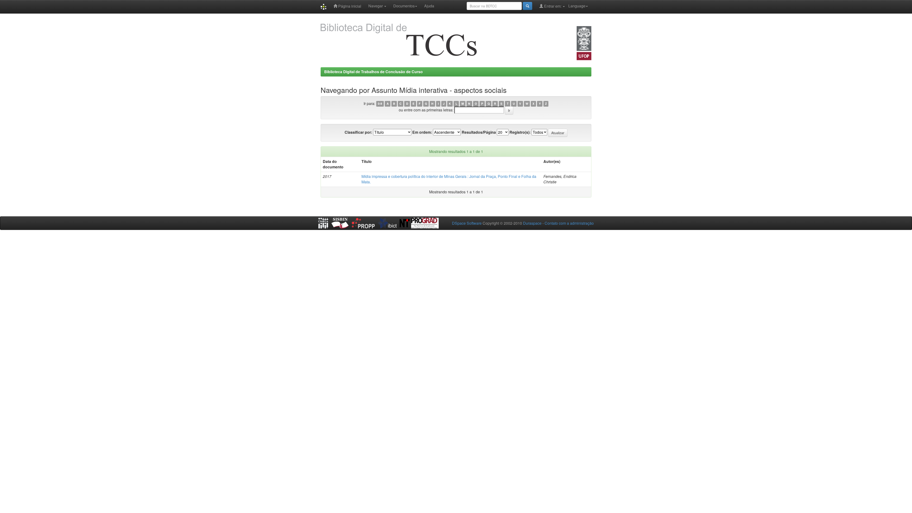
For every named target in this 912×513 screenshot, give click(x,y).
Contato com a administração (569, 223)
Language (576, 6)
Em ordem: (422, 132)
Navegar (376, 6)
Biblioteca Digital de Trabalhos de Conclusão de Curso (373, 71)
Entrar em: (552, 6)
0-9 (380, 104)
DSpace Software (467, 223)
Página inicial (349, 6)
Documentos (404, 6)
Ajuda (429, 6)
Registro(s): (520, 132)
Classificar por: (358, 132)
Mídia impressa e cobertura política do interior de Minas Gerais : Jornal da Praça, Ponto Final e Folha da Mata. (448, 179)
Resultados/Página (479, 132)
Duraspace (532, 223)
